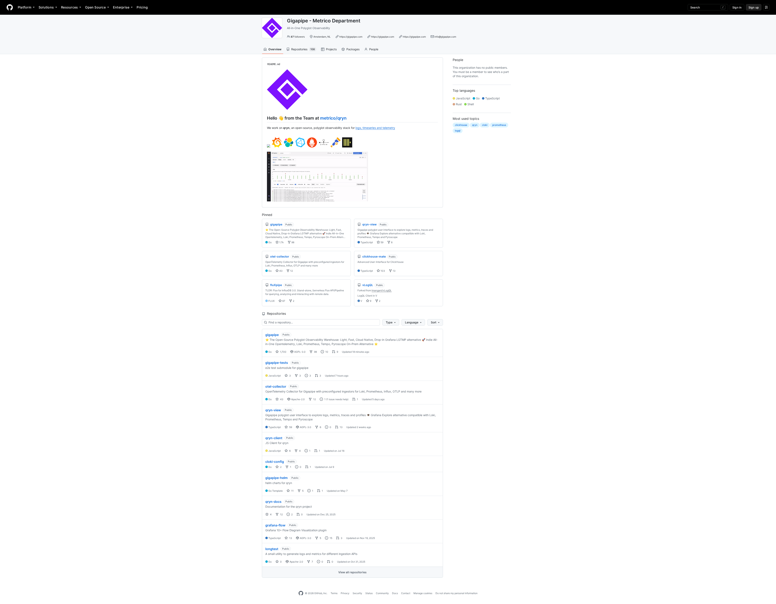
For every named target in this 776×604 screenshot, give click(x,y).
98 (292, 242)
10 (326, 351)
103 (382, 270)
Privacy (345, 593)
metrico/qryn (333, 118)
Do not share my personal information (456, 593)
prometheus (499, 124)
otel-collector (275, 386)
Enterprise (121, 7)
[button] (390, 322)
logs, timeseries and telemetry (375, 127)
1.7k (281, 242)
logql (457, 130)
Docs (395, 593)
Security (357, 593)
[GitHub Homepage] (300, 593)
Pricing (142, 7)
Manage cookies (422, 593)
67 (283, 300)
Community (382, 593)
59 (381, 242)
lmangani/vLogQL (382, 290)
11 (292, 490)
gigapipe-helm (276, 478)
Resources (69, 7)
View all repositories (352, 572)
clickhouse (461, 124)
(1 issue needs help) (337, 399)
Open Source (95, 7)
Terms (334, 593)
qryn (474, 124)
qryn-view (273, 410)
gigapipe (272, 335)
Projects (331, 49)
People (373, 49)
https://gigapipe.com (350, 36)
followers (298, 36)
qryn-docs (273, 502)
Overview (275, 49)
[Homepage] (9, 7)
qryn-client (273, 438)
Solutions (46, 7)
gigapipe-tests (276, 363)
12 (291, 270)
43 (281, 270)
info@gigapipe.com (445, 36)
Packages (353, 49)
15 (330, 538)
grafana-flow (275, 525)
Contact (405, 593)
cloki (484, 124)
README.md (273, 64)
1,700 (282, 351)
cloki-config (274, 462)
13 (393, 270)
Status (369, 593)
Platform (24, 7)
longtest (271, 549)
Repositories (303, 49)
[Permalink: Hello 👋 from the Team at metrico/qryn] (264, 118)
